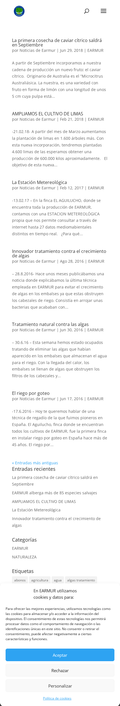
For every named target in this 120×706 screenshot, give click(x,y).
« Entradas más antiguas (35, 462)
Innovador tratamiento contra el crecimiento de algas (59, 253)
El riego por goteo (31, 393)
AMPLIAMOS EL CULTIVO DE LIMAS (47, 114)
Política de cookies (57, 698)
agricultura (39, 580)
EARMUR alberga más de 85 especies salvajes (54, 492)
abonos (20, 580)
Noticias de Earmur (38, 50)
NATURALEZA (24, 557)
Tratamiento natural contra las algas (50, 324)
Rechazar (60, 670)
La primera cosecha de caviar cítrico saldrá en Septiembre (57, 42)
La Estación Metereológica (39, 182)
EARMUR (95, 50)
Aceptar (60, 655)
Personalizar (60, 686)
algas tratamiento (81, 580)
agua (58, 580)
